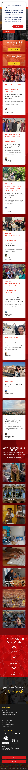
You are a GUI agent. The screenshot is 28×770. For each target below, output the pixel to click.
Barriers (7, 89)
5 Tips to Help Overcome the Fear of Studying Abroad (13, 421)
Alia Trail (7, 111)
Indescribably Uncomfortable (10, 244)
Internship (18, 136)
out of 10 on (14, 662)
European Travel (8, 292)
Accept (18, 26)
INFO (14, 757)
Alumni (6, 87)
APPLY (14, 761)
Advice (10, 87)
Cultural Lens (8, 190)
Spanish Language (13, 138)
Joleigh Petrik (8, 160)
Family (11, 91)
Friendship (12, 89)
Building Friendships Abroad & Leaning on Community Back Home (14, 96)
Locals (6, 188)
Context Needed (10, 343)
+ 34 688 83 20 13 (6, 726)
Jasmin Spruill (8, 355)
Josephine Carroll (9, 393)
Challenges (15, 87)
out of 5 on (14, 651)
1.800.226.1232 (6, 716)
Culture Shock (8, 233)
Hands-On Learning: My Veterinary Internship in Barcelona (13, 146)
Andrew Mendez (8, 314)
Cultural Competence (10, 141)
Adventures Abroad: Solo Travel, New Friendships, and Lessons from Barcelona (14, 299)
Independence (12, 188)
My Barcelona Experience (11, 84)
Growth (17, 89)
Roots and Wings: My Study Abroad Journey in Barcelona (14, 195)
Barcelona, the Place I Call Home (13, 385)
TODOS (19, 84)
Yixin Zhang (7, 210)
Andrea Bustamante (9, 436)
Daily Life (7, 91)
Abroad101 (14, 674)
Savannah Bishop (9, 257)
